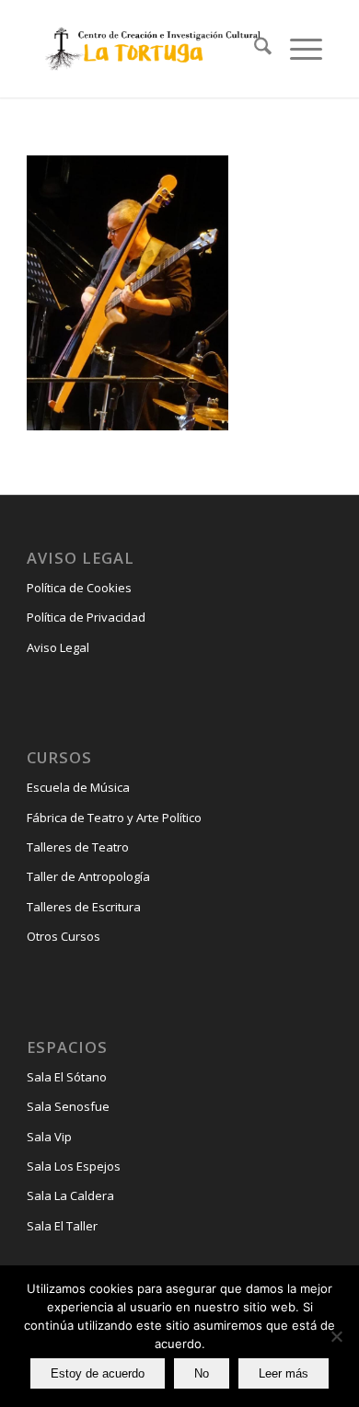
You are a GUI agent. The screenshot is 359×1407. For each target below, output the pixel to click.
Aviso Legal (58, 647)
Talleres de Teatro (78, 847)
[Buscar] (254, 49)
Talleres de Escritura (84, 906)
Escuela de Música (78, 787)
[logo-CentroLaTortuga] (151, 49)
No (201, 1373)
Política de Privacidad (86, 617)
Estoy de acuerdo (98, 1373)
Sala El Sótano (67, 1077)
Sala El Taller (62, 1226)
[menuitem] (254, 49)
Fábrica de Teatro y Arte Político (114, 817)
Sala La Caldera (70, 1195)
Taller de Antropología (88, 876)
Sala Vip (49, 1136)
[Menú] (297, 49)
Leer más (283, 1373)
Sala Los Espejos (74, 1166)
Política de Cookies (79, 587)
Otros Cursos (63, 936)
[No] (336, 1336)
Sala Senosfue (68, 1106)
